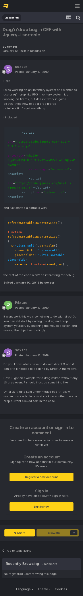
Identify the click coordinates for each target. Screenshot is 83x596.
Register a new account (41, 477)
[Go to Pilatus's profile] (8, 305)
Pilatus (21, 302)
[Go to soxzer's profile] (8, 69)
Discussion (37, 50)
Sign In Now (42, 506)
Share (20, 532)
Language (24, 589)
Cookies (61, 589)
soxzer (12, 46)
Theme (43, 589)
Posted (32, 71)
